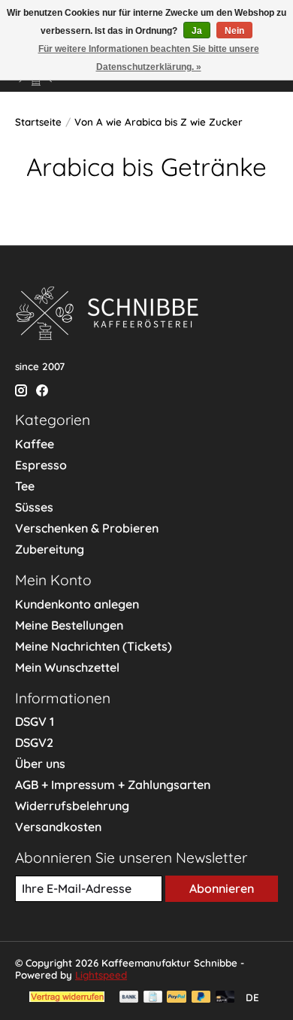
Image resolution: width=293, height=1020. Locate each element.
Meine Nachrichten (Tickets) (93, 646)
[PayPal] (176, 998)
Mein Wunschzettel (67, 667)
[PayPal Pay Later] (201, 998)
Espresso (41, 464)
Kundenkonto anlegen (77, 604)
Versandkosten (58, 826)
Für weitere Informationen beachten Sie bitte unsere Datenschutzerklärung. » (148, 58)
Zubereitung (49, 549)
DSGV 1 (34, 721)
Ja (197, 31)
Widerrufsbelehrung (72, 805)
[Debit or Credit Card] (225, 998)
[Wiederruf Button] (66, 997)
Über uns (40, 763)
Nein (234, 31)
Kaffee (34, 443)
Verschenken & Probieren (87, 528)
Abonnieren (221, 888)
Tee (25, 485)
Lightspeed (101, 975)
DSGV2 (34, 742)
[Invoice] (152, 998)
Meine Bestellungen (69, 625)
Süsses (34, 507)
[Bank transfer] (129, 998)
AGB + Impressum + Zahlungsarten (112, 784)
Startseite (38, 122)
